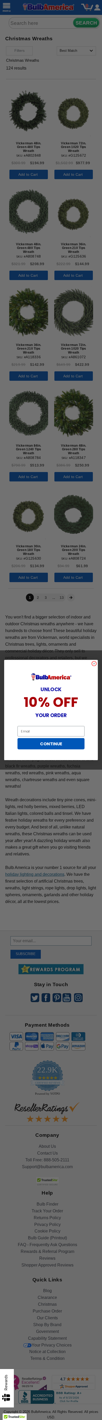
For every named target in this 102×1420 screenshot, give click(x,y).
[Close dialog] (94, 664)
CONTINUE (51, 744)
